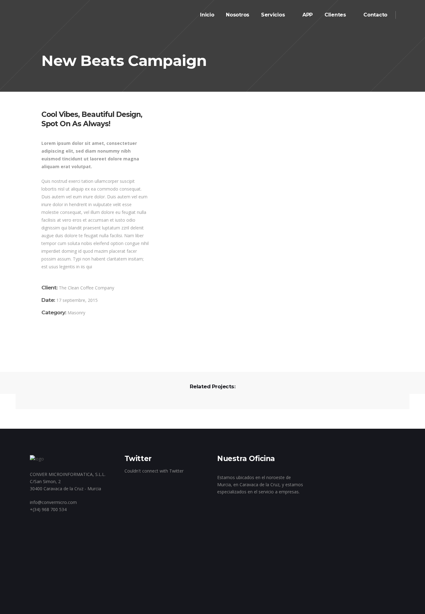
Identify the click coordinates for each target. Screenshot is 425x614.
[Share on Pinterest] (70, 340)
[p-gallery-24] (215, 137)
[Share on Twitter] (52, 340)
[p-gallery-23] (215, 121)
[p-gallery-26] (270, 163)
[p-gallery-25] (215, 152)
